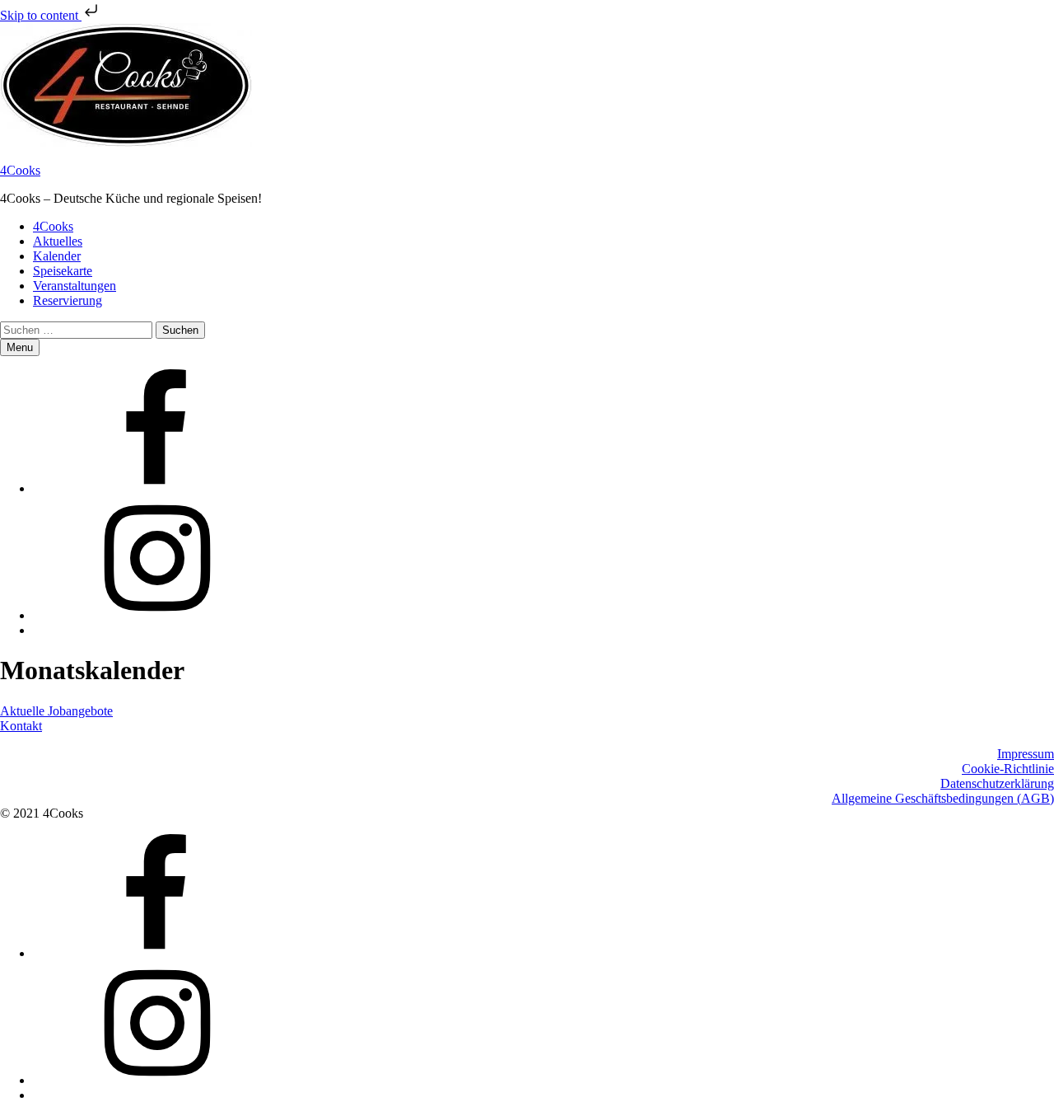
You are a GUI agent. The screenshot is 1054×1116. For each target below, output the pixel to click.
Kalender (57, 256)
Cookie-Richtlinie (1008, 769)
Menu (20, 347)
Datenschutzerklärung (997, 783)
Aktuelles (57, 241)
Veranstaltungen (74, 286)
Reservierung (67, 300)
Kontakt (21, 726)
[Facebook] (156, 488)
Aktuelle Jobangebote (56, 711)
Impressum (1025, 754)
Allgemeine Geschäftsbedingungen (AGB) (943, 798)
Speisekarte (62, 271)
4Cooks (20, 170)
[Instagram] (156, 615)
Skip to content (41, 15)
